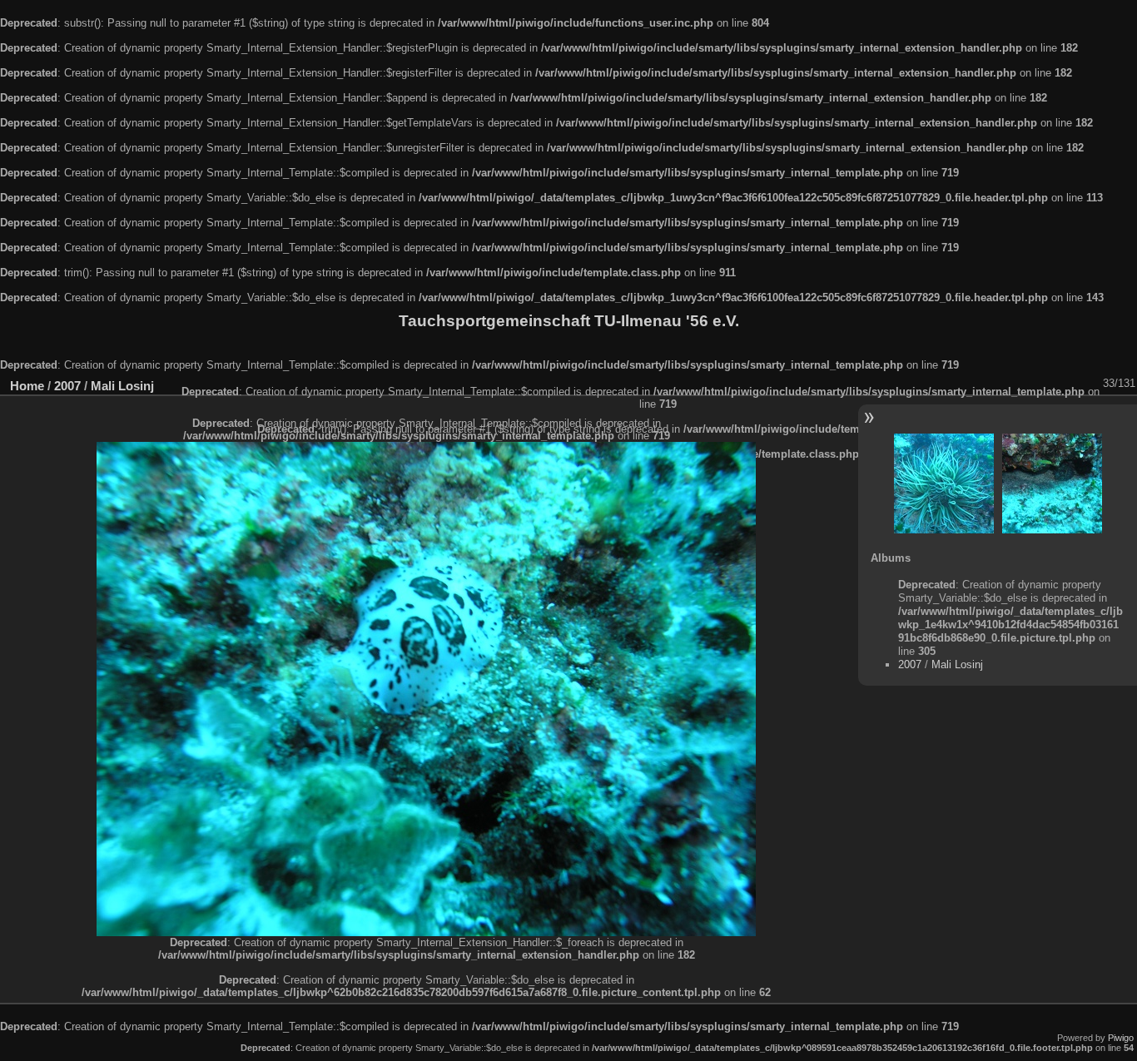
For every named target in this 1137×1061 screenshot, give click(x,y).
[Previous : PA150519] (944, 483)
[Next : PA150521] (1052, 483)
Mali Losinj (122, 386)
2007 (67, 386)
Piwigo (1121, 1038)
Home (27, 386)
